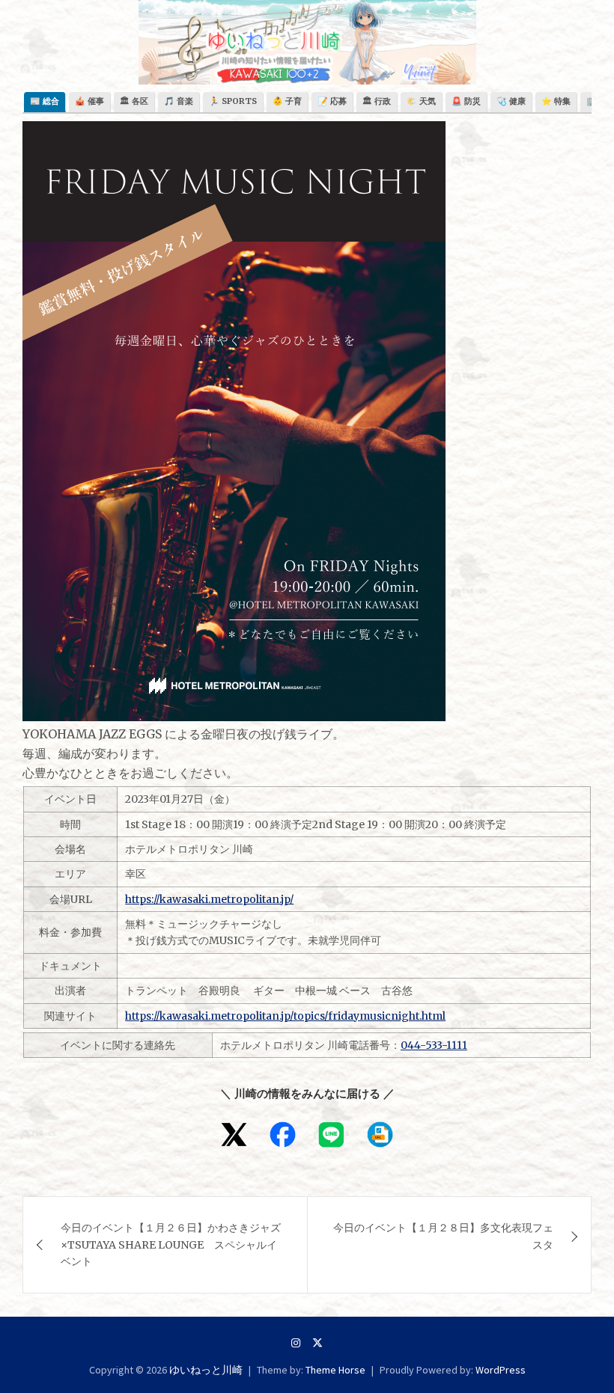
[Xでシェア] (234, 1134)
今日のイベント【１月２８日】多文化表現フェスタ (443, 1236)
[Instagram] (295, 1343)
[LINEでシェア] (331, 1134)
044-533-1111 (434, 1045)
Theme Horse (335, 1370)
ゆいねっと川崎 (206, 1370)
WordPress (500, 1370)
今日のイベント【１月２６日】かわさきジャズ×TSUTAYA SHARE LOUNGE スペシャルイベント (171, 1244)
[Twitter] (317, 1343)
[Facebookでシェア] (283, 1134)
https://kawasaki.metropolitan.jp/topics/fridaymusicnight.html (285, 1016)
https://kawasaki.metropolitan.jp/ (209, 899)
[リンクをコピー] (380, 1134)
